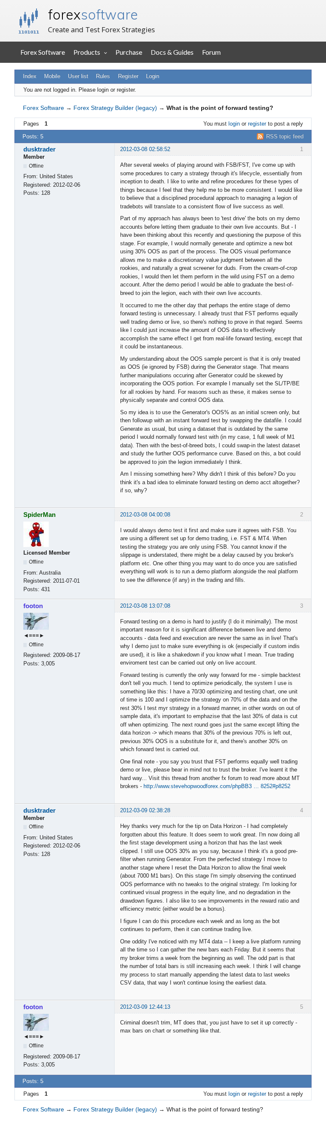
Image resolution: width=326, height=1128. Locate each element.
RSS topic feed (285, 136)
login (234, 124)
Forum (211, 52)
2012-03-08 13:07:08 (145, 606)
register (257, 124)
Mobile (52, 76)
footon (33, 605)
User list (78, 76)
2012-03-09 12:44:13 (145, 1007)
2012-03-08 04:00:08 (145, 514)
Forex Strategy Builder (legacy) (115, 107)
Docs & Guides (172, 52)
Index (30, 76)
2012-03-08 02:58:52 (145, 149)
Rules (103, 76)
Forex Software (42, 52)
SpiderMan (39, 514)
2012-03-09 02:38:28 (145, 810)
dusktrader (39, 149)
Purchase (128, 52)
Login (152, 76)
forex (93, 14)
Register (128, 76)
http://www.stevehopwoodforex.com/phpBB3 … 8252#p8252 (216, 786)
